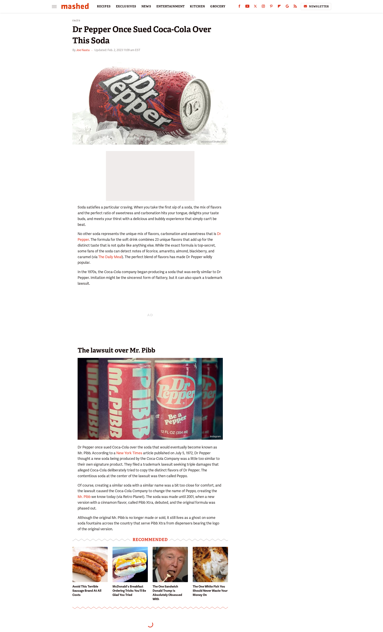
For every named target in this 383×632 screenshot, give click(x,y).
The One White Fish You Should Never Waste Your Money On (210, 591)
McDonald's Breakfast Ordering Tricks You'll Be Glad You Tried (129, 591)
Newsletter (319, 6)
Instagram (215, 436)
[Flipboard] (279, 7)
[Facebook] (239, 7)
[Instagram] (263, 7)
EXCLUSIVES (126, 6)
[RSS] (295, 7)
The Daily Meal (110, 257)
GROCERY (217, 6)
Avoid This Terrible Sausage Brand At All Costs (86, 591)
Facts (76, 21)
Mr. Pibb (84, 496)
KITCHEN (197, 6)
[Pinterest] (271, 7)
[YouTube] (247, 7)
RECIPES (104, 6)
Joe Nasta (83, 50)
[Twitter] (255, 7)
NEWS (146, 6)
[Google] (287, 7)
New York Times (129, 453)
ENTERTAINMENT (170, 6)
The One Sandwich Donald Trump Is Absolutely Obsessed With (167, 593)
